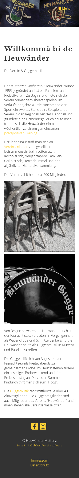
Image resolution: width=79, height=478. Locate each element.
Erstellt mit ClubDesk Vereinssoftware (39, 445)
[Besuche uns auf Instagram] (43, 426)
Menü (66, 8)
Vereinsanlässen (16, 146)
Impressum (39, 460)
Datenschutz (39, 465)
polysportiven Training (20, 133)
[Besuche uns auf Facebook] (34, 426)
